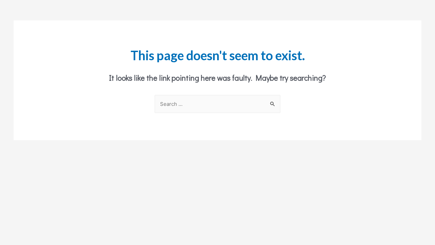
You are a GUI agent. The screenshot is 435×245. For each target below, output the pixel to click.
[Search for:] (217, 103)
